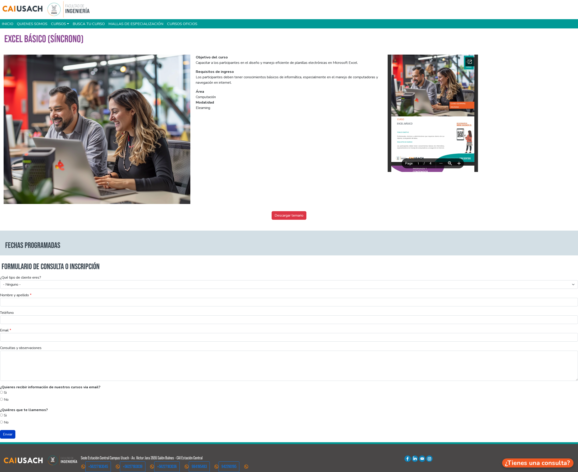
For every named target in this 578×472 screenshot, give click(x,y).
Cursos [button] (58, 23)
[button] (537, 462)
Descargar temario (289, 215)
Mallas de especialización (135, 23)
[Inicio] (48, 9)
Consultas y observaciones (21, 347)
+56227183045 (98, 466)
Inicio (7, 23)
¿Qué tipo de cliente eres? (20, 277)
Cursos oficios (182, 23)
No (6, 399)
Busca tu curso (89, 23)
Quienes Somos (32, 23)
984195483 (199, 466)
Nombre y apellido (14, 295)
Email (4, 330)
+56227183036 (167, 466)
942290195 (228, 466)
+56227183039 (132, 466)
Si (5, 392)
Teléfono (7, 312)
